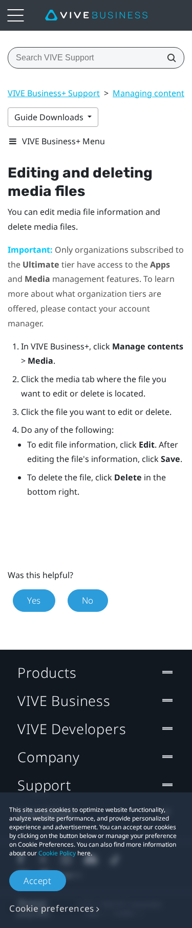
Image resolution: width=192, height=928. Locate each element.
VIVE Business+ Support (54, 93)
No (88, 600)
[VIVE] (96, 15)
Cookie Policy (57, 853)
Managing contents (150, 93)
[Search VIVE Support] (168, 58)
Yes (34, 600)
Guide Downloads (50, 117)
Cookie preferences (51, 908)
